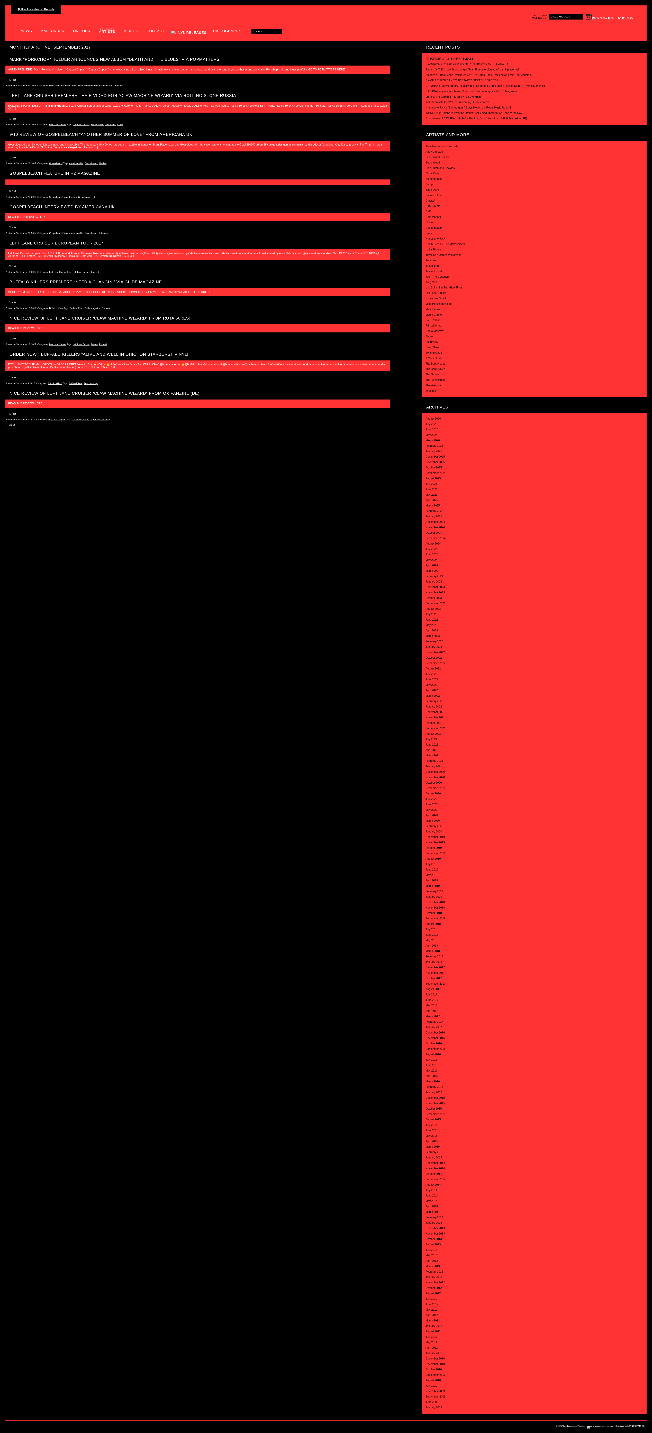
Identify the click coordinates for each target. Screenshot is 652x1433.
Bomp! (429, 184)
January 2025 (433, 516)
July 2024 (431, 549)
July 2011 (431, 1336)
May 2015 (431, 1135)
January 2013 (433, 1277)
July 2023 (431, 614)
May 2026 (431, 434)
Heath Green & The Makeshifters (445, 244)
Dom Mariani (433, 216)
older (10, 424)
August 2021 (433, 733)
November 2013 (435, 1233)
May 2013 (431, 1255)
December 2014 (435, 1163)
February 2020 (434, 826)
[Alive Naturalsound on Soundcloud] (51, 1427)
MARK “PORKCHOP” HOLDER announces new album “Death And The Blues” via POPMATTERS (115, 59)
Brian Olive (432, 189)
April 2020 (431, 815)
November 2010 (435, 1364)
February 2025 (434, 511)
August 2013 (433, 1244)
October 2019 (433, 847)
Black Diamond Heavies (440, 168)
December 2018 (435, 902)
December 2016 (435, 1032)
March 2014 (432, 1211)
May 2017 (431, 1005)
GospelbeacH (55, 163)
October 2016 (433, 1043)
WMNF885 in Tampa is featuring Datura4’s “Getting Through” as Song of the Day (473, 113)
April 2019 (431, 880)
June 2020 (431, 804)
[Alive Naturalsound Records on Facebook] (23, 1427)
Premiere (118, 85)
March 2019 (432, 885)
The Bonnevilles (435, 369)
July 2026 (431, 424)
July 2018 (431, 929)
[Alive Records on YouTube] (44, 1427)
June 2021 (431, 744)
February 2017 (434, 1021)
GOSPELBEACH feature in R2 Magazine (55, 173)
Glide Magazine (92, 308)
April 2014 (431, 1206)
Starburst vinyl (91, 383)
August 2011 (433, 1331)
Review (102, 163)
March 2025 (432, 505)
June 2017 (431, 1000)
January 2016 (433, 1092)
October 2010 (433, 1369)
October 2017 (433, 978)
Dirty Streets (432, 206)
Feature (73, 197)
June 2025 (431, 489)
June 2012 (431, 1304)
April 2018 (431, 945)
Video (120, 124)
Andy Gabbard (434, 151)
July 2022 (431, 674)
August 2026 (433, 418)
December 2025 (435, 456)
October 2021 (433, 722)
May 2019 (431, 875)
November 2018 (435, 907)
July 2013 (431, 1249)
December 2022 (435, 652)
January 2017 (433, 1027)
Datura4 (430, 200)
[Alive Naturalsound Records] (36, 9)
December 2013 (435, 1228)
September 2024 (435, 538)
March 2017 (432, 1016)
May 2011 (431, 1342)
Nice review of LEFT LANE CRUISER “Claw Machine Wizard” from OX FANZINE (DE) (105, 393)
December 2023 (435, 587)
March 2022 (432, 695)
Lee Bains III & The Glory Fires (443, 287)
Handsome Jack (435, 238)
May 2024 (431, 559)
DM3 (428, 211)
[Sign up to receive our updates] (9, 1427)
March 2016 (432, 1081)
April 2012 (431, 1315)
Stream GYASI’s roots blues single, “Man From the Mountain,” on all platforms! (472, 69)
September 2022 (435, 663)
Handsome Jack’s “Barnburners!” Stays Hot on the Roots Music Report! (468, 107)
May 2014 (431, 1201)
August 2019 (433, 858)
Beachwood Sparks (437, 157)
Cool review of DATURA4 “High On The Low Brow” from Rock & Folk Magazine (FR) (476, 118)
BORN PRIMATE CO (636, 1426)
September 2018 (435, 918)
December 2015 (435, 1097)
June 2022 (431, 679)
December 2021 (435, 712)
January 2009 (433, 1407)
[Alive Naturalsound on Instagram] (16, 1427)
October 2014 (433, 1173)
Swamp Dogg (433, 352)
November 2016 (435, 1038)
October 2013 (433, 1239)
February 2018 (434, 956)
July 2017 (431, 994)
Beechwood (432, 162)
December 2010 (435, 1358)
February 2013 (434, 1271)
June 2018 (431, 934)
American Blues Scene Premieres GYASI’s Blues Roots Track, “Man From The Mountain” (478, 75)
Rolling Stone (97, 124)
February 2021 (434, 760)
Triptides (430, 390)
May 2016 (431, 1070)
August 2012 (433, 1293)
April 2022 (431, 690)
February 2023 (434, 641)
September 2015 (435, 1114)
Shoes (429, 336)
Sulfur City (431, 341)
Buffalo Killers (56, 308)
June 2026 (431, 429)
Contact (156, 31)
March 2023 (432, 635)
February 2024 (434, 576)
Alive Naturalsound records (441, 146)
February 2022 (434, 701)
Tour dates (110, 124)
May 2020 (431, 809)
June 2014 (431, 1195)
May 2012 (431, 1309)
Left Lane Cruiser (57, 124)
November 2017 (435, 972)
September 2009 (435, 1396)
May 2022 (431, 684)
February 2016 (434, 1086)
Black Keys (432, 173)
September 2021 (435, 728)
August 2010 (433, 1380)
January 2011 (433, 1353)
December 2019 (435, 837)
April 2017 (431, 1010)
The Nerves (432, 374)
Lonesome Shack (436, 298)
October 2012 (433, 1287)
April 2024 (431, 565)
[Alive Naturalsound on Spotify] (58, 1427)
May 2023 (431, 625)
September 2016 (435, 1048)
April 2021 (431, 750)
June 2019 (431, 869)
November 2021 (435, 717)
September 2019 (435, 853)
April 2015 (431, 1141)
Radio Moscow (434, 331)
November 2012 (435, 1282)
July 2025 (431, 483)
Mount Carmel (433, 314)
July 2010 (431, 1385)
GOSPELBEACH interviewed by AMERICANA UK (62, 207)
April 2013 (431, 1260)
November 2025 (435, 462)
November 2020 (435, 777)
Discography (227, 31)
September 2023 (435, 603)
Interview (103, 233)
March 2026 (432, 440)
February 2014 (434, 1217)
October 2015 (433, 1108)
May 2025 (431, 494)
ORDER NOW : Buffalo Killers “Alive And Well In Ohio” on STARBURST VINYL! (99, 354)
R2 (94, 197)
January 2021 (433, 766)
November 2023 (435, 592)
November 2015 (435, 1103)
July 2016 (431, 1059)
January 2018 (433, 961)
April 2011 (431, 1347)
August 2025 (433, 478)
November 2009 (435, 1391)
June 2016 (431, 1065)
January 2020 (433, 831)
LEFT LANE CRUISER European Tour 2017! (57, 243)
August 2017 (433, 989)
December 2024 (435, 521)
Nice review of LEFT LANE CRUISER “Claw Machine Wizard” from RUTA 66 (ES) (100, 318)
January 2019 (433, 896)
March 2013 (432, 1266)
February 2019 (434, 891)
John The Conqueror (437, 276)
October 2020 (433, 782)
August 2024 (433, 543)
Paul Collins (432, 320)
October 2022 (433, 657)
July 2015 (431, 1124)
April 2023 (431, 630)
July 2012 (431, 1298)
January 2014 (433, 1222)
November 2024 (435, 527)
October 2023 (433, 597)
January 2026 (433, 451)
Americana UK (76, 163)
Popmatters (106, 85)
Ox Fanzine (95, 419)
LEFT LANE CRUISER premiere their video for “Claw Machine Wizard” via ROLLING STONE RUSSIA (123, 95)
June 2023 (431, 619)
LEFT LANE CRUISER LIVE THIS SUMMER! (453, 96)
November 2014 (435, 1168)
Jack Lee (430, 260)
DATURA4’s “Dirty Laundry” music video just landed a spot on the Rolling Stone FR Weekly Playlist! (485, 85)
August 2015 (433, 1119)
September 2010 (435, 1374)
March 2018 (432, 951)
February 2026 (434, 445)
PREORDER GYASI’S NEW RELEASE (449, 58)
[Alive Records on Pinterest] (37, 1427)
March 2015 (432, 1146)
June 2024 (431, 554)
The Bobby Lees (435, 363)
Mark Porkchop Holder (60, 85)
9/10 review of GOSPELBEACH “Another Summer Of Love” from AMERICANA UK (101, 134)
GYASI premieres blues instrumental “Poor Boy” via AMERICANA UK (466, 64)
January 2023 (433, 646)
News (26, 31)
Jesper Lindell (433, 271)
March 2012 (432, 1320)
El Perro (430, 222)
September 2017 (435, 983)
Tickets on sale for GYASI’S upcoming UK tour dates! (457, 102)
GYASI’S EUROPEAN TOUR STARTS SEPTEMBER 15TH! (462, 80)
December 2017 (435, 967)
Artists (107, 30)
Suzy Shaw (432, 347)
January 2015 (433, 1157)
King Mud (431, 282)
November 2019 (435, 842)
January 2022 (433, 706)
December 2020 (435, 771)
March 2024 (432, 570)
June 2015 (431, 1130)
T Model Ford (433, 358)
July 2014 (431, 1190)
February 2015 (434, 1152)
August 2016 (433, 1054)
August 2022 (433, 668)
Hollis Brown (433, 249)
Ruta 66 (103, 344)
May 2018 (431, 940)
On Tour (81, 31)
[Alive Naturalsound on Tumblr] (30, 1427)
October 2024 (433, 532)
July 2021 (431, 739)
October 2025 (433, 467)
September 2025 (435, 472)
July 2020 (431, 798)
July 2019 (431, 864)
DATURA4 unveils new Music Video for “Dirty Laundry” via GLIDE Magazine (471, 91)
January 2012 (433, 1326)
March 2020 (432, 820)
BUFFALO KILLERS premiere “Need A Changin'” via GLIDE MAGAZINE (86, 282)
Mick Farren (432, 309)
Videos (131, 31)
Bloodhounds (433, 178)
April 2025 (431, 500)
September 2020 (435, 788)
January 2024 (433, 581)
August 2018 (433, 923)
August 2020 (433, 793)
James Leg (432, 265)
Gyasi (428, 233)
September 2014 (435, 1179)
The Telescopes (435, 379)
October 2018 (433, 913)
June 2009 (431, 1402)
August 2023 (433, 608)
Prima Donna (433, 325)
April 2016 (431, 1076)
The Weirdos (433, 385)
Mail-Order (52, 31)
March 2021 (432, 755)
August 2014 (433, 1184)
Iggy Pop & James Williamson (443, 254)
